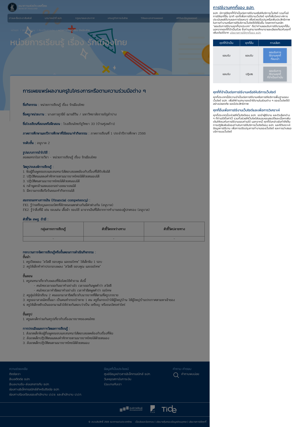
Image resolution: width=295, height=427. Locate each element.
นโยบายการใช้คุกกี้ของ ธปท (245, 33)
